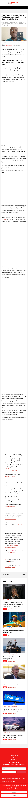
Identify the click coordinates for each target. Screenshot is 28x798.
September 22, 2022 (10, 476)
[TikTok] (15, 762)
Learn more (19, 788)
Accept (14, 792)
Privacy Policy (14, 755)
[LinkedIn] (17, 762)
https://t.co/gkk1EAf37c (10, 547)
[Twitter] (11, 762)
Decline (14, 795)
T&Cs (14, 757)
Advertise (14, 753)
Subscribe (21, 772)
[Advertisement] (14, 98)
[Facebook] (9, 762)
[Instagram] (13, 762)
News (5, 609)
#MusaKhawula (9, 468)
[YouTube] (18, 762)
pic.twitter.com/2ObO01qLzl (12, 470)
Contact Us (14, 759)
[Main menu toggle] (14, 7)
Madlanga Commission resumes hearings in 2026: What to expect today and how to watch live (13, 604)
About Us (14, 752)
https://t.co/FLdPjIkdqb (10, 519)
